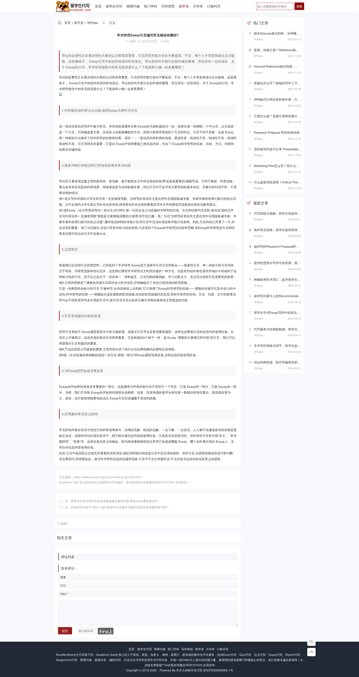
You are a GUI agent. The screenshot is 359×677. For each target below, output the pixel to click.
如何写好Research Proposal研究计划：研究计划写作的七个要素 (298, 246)
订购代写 (213, 6)
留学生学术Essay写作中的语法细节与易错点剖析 (288, 312)
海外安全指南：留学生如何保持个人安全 (282, 229)
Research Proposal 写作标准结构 (277, 132)
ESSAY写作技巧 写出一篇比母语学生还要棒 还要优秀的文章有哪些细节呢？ (120, 507)
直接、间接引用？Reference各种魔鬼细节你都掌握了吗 (292, 50)
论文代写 (79, 654)
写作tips (92, 22)
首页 (98, 6)
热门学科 (150, 6)
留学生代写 (114, 6)
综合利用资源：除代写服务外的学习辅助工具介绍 (288, 362)
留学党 (184, 6)
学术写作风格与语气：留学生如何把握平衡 (283, 345)
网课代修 (133, 6)
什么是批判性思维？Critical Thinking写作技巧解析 (288, 182)
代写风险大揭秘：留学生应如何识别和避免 (283, 213)
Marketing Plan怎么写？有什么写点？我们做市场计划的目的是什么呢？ (303, 165)
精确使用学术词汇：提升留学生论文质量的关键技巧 (290, 279)
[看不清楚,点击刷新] (105, 631)
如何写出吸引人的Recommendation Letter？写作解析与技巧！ (296, 296)
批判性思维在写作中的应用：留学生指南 (282, 263)
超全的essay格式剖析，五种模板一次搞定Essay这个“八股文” (296, 33)
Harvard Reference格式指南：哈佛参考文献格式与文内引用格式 (298, 66)
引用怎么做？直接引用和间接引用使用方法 (283, 116)
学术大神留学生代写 (189, 670)
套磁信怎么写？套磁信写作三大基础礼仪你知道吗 (288, 83)
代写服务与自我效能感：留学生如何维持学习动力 (288, 329)
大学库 (198, 6)
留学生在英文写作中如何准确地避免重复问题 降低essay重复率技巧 (114, 501)
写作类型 (168, 6)
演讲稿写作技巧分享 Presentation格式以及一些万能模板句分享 (297, 149)
